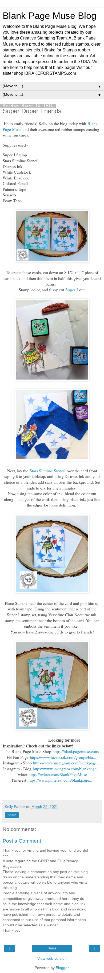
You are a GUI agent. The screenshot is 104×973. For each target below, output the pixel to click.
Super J (71, 289)
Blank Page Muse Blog (49, 16)
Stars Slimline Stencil (47, 470)
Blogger (62, 968)
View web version (52, 958)
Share (11, 815)
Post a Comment (22, 841)
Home (52, 948)
